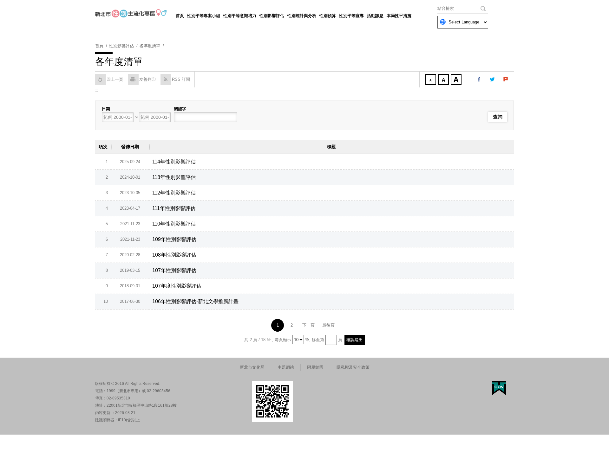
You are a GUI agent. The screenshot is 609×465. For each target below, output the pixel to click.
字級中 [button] (444, 80)
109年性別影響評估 (174, 239)
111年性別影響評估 (173, 208)
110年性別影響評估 (174, 223)
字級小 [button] (431, 80)
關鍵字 (180, 108)
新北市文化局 (252, 367)
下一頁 (308, 325)
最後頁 (328, 325)
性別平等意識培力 (239, 15)
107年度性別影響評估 (176, 286)
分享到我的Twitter (492, 79)
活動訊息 (375, 15)
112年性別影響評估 (174, 192)
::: (172, 16)
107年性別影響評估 (174, 270)
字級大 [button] (456, 80)
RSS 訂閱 (181, 79)
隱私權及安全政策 (353, 367)
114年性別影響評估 (174, 161)
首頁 (180, 15)
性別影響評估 (271, 15)
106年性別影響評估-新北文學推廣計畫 (195, 301)
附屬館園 (315, 367)
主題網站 (286, 367)
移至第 (318, 339)
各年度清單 (150, 45)
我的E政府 (499, 388)
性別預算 (327, 15)
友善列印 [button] (147, 79)
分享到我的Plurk (506, 79)
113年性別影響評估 (174, 177)
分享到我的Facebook (479, 79)
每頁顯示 (283, 339)
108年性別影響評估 (174, 255)
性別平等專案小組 (203, 15)
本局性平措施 (399, 15)
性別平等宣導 (351, 15)
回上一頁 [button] (115, 79)
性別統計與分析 (301, 15)
